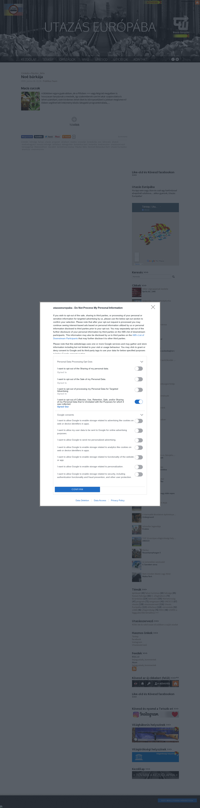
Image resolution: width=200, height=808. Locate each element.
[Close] (154, 308)
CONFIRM (77, 489)
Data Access (100, 500)
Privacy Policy (118, 500)
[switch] (139, 369)
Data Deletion (82, 500)
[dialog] (100, 404)
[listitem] (100, 361)
